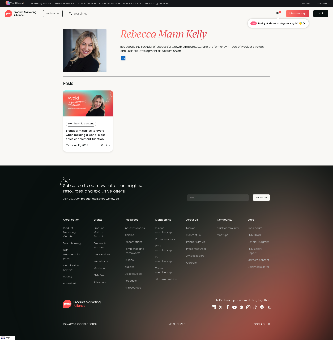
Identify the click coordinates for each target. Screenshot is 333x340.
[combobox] (7, 338)
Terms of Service (176, 324)
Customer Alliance (109, 3)
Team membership (163, 270)
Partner (306, 3)
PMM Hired (69, 283)
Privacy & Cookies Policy (80, 324)
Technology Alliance (156, 3)
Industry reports (135, 228)
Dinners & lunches (100, 245)
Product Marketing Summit (100, 232)
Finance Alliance (132, 3)
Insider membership (163, 230)
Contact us (193, 235)
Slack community (228, 228)
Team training (72, 243)
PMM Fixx (99, 275)
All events (100, 282)
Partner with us (195, 242)
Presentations (133, 242)
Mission (190, 228)
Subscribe (261, 197)
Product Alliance (87, 3)
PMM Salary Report (255, 251)
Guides (129, 260)
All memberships (166, 279)
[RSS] (268, 307)
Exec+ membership (163, 259)
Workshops (101, 261)
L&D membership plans (71, 254)
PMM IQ (67, 276)
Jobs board (255, 228)
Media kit (322, 3)
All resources (133, 287)
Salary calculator (258, 267)
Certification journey (71, 267)
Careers (191, 262)
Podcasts (131, 280)
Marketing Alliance (41, 3)
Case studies (133, 274)
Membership (297, 13)
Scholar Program (258, 242)
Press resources (196, 249)
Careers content (258, 260)
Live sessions (102, 254)
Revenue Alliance (64, 3)
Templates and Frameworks (134, 251)
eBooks (129, 267)
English (8, 338)
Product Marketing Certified (69, 232)
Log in (321, 13)
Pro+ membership (163, 248)
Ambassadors (195, 256)
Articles (129, 235)
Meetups (99, 268)
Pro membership (166, 239)
